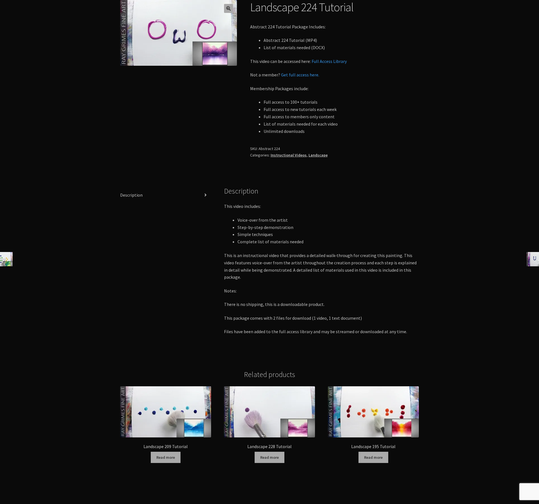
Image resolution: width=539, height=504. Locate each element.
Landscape (318, 155)
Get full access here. (300, 75)
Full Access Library (329, 61)
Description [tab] (131, 195)
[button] (228, 8)
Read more (165, 457)
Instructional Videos (289, 155)
